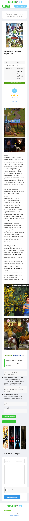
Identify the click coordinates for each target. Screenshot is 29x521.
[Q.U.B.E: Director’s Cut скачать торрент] (18, 449)
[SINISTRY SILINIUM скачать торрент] (24, 449)
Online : (7, 510)
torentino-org (12, 513)
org (14, 1)
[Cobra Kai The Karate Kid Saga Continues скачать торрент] (5, 449)
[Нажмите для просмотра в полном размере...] (14, 122)
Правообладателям (14, 515)
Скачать (14, 101)
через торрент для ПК (10, 13)
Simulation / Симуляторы (13, 14)
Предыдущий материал (9, 416)
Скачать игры (20, 13)
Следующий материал (9, 421)
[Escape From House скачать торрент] (11, 449)
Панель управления (20, 6)
